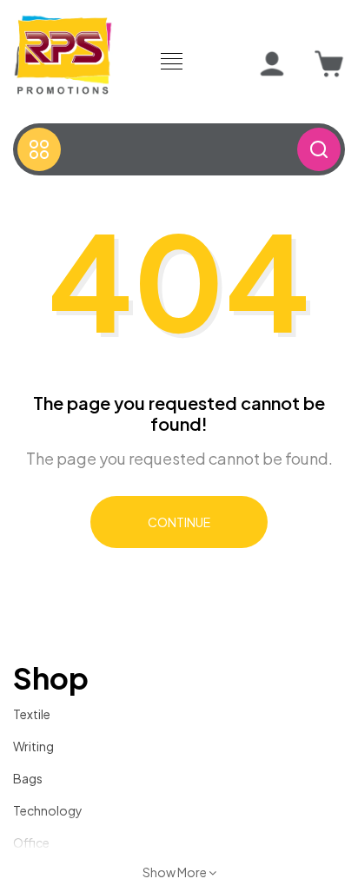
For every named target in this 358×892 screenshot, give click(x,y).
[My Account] (272, 64)
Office (31, 842)
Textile (31, 714)
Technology (48, 810)
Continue (179, 522)
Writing (33, 746)
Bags (28, 778)
